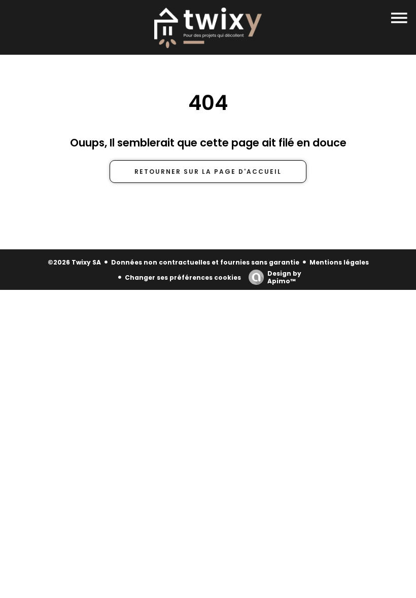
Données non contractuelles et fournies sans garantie (205, 262)
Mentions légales (339, 262)
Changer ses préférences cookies (183, 277)
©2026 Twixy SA (74, 262)
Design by (284, 277)
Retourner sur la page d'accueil (208, 171)
